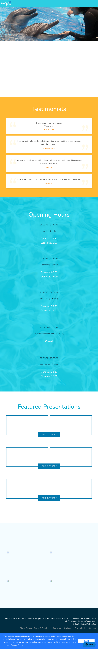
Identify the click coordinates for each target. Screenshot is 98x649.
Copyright (57, 628)
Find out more (49, 434)
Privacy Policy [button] (17, 645)
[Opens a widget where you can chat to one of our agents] (89, 645)
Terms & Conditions (42, 628)
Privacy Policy (80, 628)
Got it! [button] (86, 641)
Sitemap (92, 628)
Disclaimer (68, 628)
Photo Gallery (26, 628)
